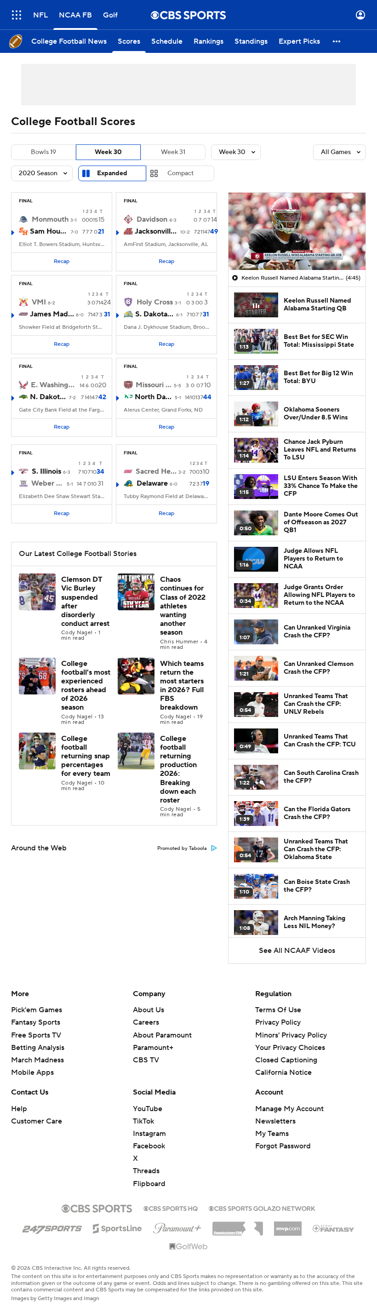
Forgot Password (283, 1146)
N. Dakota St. (48, 397)
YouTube (147, 1108)
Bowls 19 (43, 152)
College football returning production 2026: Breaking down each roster (178, 769)
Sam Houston (49, 231)
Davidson (152, 219)
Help (19, 1108)
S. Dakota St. (154, 314)
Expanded (112, 173)
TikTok (143, 1121)
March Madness (37, 1060)
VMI (39, 302)
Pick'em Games (36, 1010)
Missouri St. (154, 385)
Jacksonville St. (156, 231)
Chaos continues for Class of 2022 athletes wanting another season (183, 606)
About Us (148, 1010)
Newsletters (275, 1121)
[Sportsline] (117, 1227)
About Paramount (162, 1035)
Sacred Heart (156, 471)
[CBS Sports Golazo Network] (262, 1207)
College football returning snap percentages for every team (85, 756)
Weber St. (48, 483)
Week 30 (108, 152)
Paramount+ (153, 1047)
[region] (297, 231)
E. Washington (53, 385)
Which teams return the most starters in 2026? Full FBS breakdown (182, 685)
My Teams (272, 1133)
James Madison (52, 314)
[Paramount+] (177, 1226)
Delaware (152, 483)
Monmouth (50, 219)
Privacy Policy (278, 1022)
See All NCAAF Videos (297, 950)
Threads (146, 1170)
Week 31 (173, 152)
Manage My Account (289, 1108)
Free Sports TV (36, 1035)
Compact (180, 173)
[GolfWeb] (188, 1246)
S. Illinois (46, 471)
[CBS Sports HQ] (170, 1207)
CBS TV (146, 1060)
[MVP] (288, 1225)
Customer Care (36, 1121)
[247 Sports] (52, 1227)
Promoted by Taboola (182, 848)
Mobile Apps (32, 1072)
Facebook (149, 1146)
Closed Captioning (286, 1051)
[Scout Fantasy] (334, 1228)
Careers (146, 1022)
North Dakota (154, 397)
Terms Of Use (278, 1010)
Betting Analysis (37, 1047)
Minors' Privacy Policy (291, 1035)
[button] (17, 15)
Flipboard (149, 1183)
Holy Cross (155, 302)
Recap (61, 261)
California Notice (283, 1063)
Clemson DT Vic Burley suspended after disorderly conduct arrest (85, 601)
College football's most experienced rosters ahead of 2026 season (85, 685)
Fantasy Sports (35, 1022)
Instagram (149, 1133)
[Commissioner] (237, 1225)
